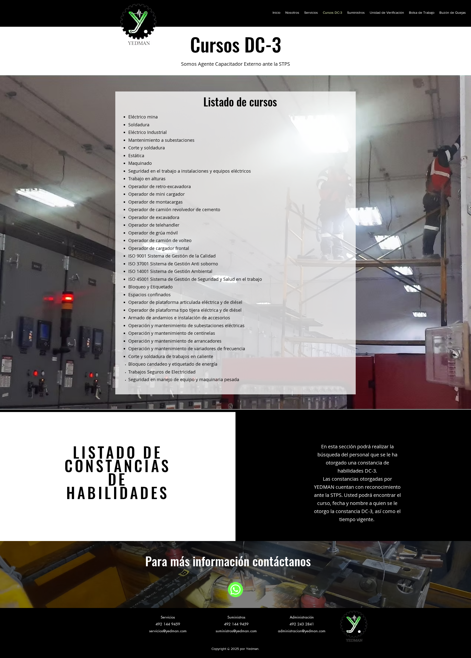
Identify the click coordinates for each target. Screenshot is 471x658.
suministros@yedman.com (236, 631)
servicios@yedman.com (168, 631)
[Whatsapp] (235, 589)
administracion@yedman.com (302, 631)
